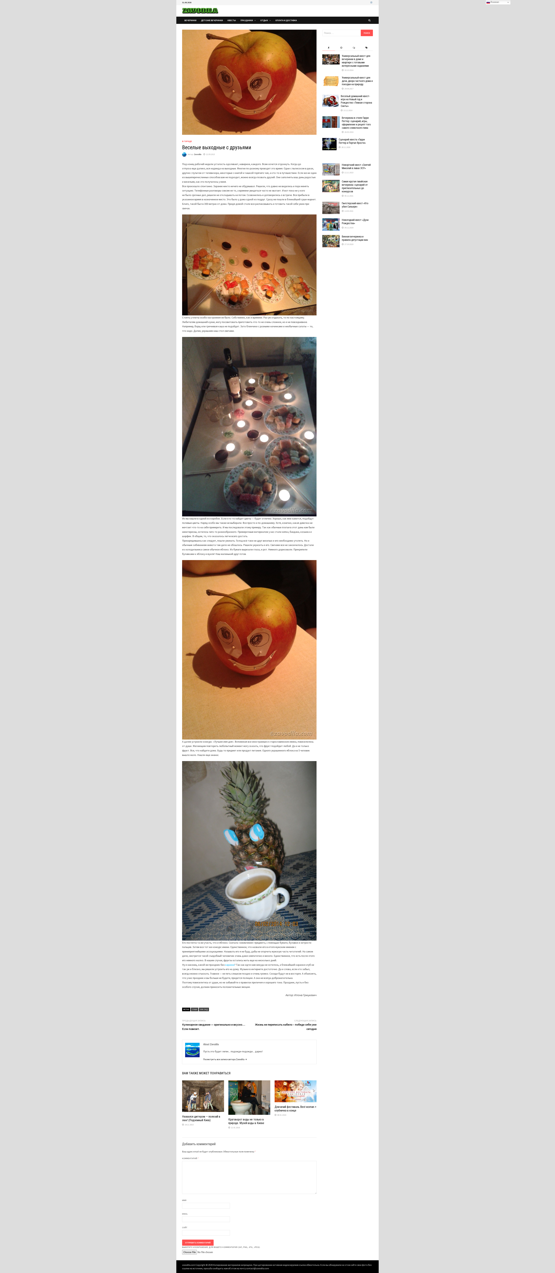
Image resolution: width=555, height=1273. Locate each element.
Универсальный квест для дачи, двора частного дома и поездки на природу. (357, 81)
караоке (229, 964)
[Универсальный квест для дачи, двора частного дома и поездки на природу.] (331, 78)
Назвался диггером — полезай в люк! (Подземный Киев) (201, 1118)
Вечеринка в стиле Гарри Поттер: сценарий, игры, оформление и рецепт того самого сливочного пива (356, 122)
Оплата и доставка (286, 20)
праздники (246, 20)
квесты (231, 20)
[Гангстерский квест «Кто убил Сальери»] (331, 203)
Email (185, 1214)
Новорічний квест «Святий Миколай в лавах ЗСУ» (356, 166)
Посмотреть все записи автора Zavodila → (225, 1059)
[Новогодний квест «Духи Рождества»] (331, 220)
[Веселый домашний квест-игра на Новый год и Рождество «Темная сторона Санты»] (330, 96)
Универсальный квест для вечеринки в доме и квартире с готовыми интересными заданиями (356, 60)
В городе (187, 141)
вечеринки (190, 20)
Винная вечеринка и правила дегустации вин (355, 238)
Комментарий (190, 1158)
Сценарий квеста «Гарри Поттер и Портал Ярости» (352, 141)
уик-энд (204, 1009)
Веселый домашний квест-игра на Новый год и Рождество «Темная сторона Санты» (356, 101)
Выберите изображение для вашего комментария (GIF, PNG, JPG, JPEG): (221, 1247)
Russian (494, 2)
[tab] (328, 48)
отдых (264, 20)
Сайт (184, 1227)
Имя (184, 1200)
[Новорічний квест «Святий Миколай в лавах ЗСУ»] (331, 165)
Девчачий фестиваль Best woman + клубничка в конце (295, 1108)
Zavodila (197, 154)
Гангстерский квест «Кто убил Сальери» (355, 205)
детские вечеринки (212, 20)
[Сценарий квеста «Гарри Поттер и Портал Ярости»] (329, 140)
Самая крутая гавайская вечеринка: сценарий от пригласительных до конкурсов (355, 186)
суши (194, 1009)
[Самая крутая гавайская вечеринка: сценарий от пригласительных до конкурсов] (331, 182)
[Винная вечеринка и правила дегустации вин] (331, 237)
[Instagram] (371, 2)
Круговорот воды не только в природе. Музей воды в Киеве (246, 1121)
